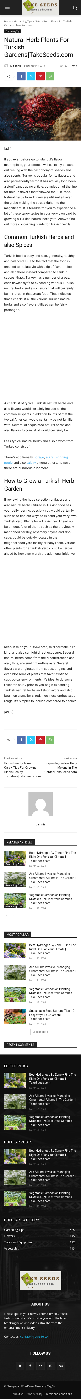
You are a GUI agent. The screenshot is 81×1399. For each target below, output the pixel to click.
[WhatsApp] (50, 76)
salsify (31, 463)
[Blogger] (20, 1366)
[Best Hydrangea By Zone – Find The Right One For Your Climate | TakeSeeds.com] (15, 858)
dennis (17, 65)
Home (7, 21)
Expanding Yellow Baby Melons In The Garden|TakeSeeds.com (60, 767)
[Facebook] (21, 76)
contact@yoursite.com (35, 1336)
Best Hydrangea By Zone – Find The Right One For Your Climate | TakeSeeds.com (52, 857)
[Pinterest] (40, 76)
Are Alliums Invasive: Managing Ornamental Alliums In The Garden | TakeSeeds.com (52, 877)
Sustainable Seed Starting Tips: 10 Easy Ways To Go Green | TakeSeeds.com (51, 1014)
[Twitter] (31, 76)
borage (39, 457)
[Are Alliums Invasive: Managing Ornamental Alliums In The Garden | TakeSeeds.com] (15, 879)
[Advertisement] (40, 358)
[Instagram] (51, 1366)
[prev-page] (6, 915)
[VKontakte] (61, 1366)
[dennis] (7, 66)
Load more (39, 1032)
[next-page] (13, 915)
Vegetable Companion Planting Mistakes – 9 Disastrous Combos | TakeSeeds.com (51, 899)
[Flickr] (40, 1366)
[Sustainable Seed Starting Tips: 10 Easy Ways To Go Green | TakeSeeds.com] (15, 1016)
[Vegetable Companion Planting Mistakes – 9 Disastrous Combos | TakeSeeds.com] (15, 900)
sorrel (50, 457)
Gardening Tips (23, 21)
